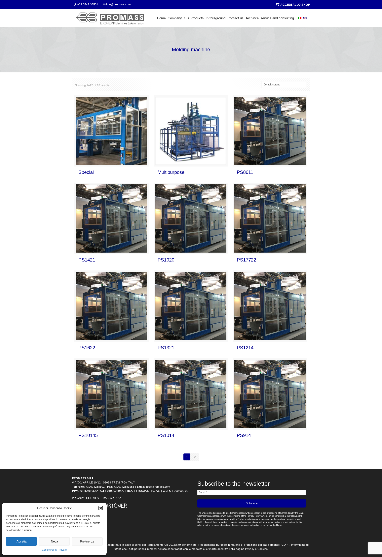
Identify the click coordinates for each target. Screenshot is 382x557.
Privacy (63, 549)
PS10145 (88, 435)
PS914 (244, 435)
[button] (101, 508)
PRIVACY (78, 498)
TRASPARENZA (111, 498)
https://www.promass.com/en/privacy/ (215, 519)
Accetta (21, 541)
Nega (54, 541)
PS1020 (166, 260)
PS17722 (246, 260)
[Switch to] (297, 18)
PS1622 (86, 347)
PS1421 (86, 260)
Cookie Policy (49, 549)
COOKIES (92, 498)
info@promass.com (118, 4)
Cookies (262, 548)
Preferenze (87, 541)
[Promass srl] (110, 18)
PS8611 (245, 172)
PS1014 (166, 435)
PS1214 (245, 347)
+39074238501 (95, 486)
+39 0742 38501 (87, 4)
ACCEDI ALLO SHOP (295, 4)
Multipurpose (171, 172)
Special (86, 172)
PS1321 (166, 347)
